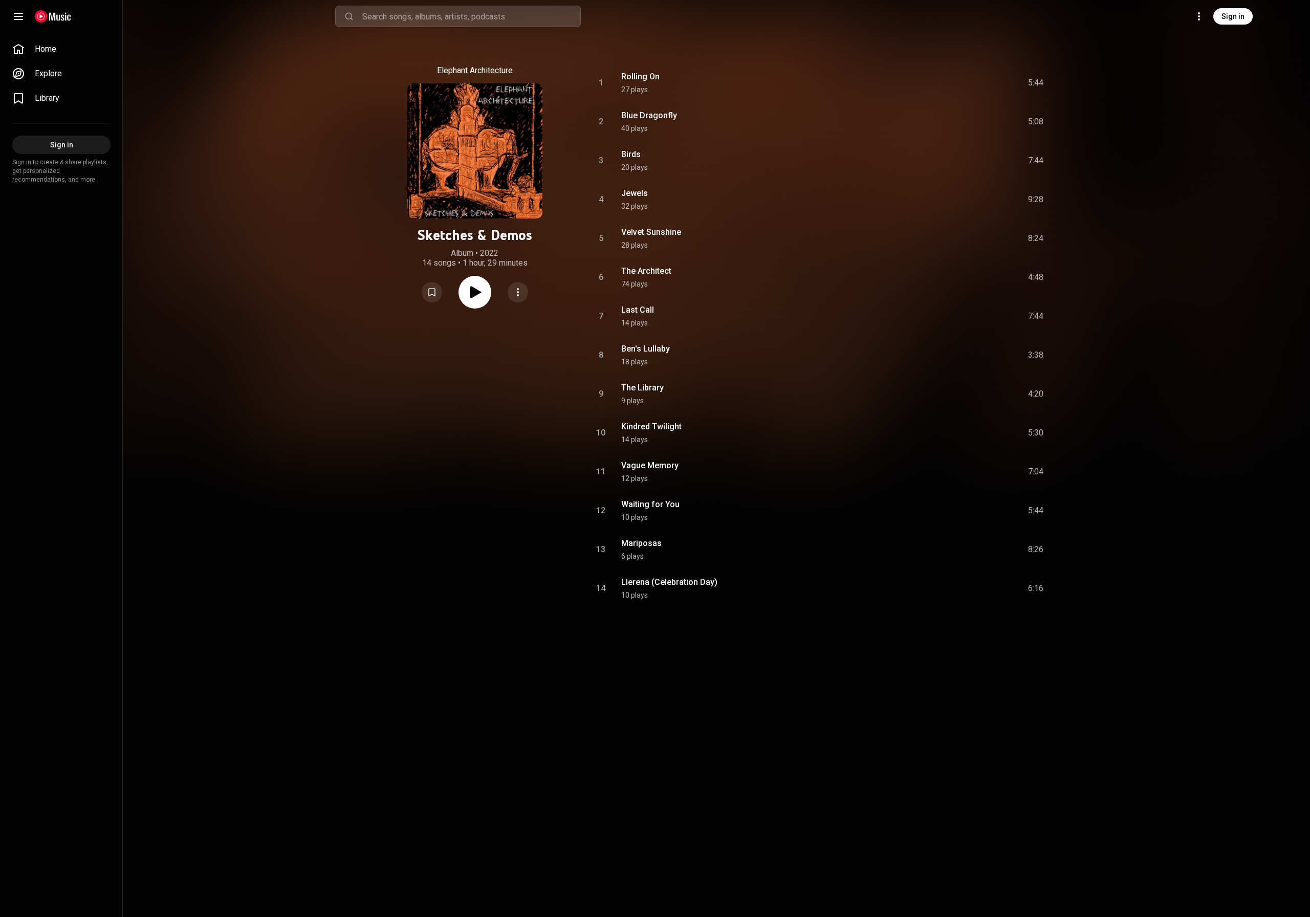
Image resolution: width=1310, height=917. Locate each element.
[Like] (958, 83)
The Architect (646, 271)
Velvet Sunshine (651, 232)
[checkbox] (1036, 83)
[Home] (53, 16)
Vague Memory (650, 465)
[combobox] (471, 16)
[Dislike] (978, 83)
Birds (631, 154)
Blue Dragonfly (649, 115)
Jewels (634, 193)
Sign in (1232, 16)
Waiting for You (650, 504)
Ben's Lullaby (645, 349)
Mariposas (641, 543)
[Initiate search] (349, 16)
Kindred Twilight (651, 426)
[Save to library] (432, 292)
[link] (61, 49)
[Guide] (18, 16)
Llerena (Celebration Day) (669, 582)
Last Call (637, 310)
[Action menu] (518, 292)
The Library (642, 387)
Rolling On (640, 76)
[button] (432, 292)
